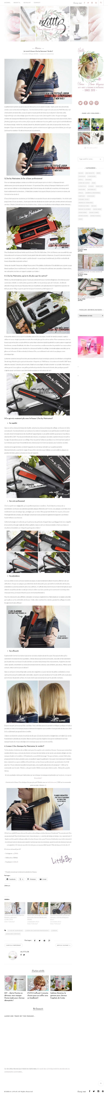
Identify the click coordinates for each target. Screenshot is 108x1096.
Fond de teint (84, 183)
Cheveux (38, 48)
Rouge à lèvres (84, 209)
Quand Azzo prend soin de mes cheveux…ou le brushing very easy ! (60, 917)
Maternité (92, 189)
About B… (17, 2)
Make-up (99, 186)
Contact (37, 2)
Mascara (82, 189)
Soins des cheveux (13, 933)
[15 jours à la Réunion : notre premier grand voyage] (97, 124)
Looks (91, 186)
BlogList (27, 2)
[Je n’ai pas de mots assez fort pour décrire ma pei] (97, 138)
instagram (68, 775)
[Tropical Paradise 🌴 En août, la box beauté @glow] (84, 124)
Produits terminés (86, 202)
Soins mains (83, 215)
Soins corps (93, 212)
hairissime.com (52, 782)
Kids (93, 183)
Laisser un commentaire (47, 54)
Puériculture (84, 206)
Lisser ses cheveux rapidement (37, 930)
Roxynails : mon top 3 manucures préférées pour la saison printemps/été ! (90, 297)
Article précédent (14, 945)
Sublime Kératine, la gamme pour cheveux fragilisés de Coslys (58, 995)
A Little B (15, 862)
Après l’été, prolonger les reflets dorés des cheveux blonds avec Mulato (37, 917)
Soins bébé (97, 209)
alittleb (36, 54)
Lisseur (54, 930)
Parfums (82, 196)
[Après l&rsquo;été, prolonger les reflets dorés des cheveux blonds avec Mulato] (37, 908)
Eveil (81, 179)
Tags (80, 219)
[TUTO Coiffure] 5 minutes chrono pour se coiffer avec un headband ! (37, 995)
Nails (81, 192)
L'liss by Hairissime (15, 930)
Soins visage (95, 215)
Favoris (88, 179)
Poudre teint (84, 199)
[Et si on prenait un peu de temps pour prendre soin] (84, 138)
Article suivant (63, 945)
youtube (38, 778)
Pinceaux (91, 196)
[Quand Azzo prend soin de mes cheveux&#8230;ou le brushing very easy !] (60, 908)
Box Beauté (90, 173)
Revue (94, 206)
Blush (81, 173)
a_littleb (15, 853)
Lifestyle (82, 186)
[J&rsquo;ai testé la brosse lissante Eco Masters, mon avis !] (14, 908)
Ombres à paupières (93, 192)
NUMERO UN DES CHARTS (87, 228)
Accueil (7, 2)
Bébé (98, 173)
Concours (92, 176)
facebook (61, 775)
